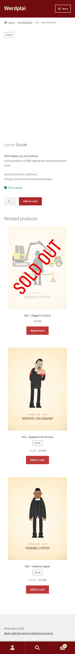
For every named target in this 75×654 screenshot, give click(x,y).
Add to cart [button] (37, 460)
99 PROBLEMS (24, 22)
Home (11, 22)
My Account (12, 648)
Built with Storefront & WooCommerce (28, 633)
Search (37, 648)
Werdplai (15, 8)
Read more (37, 330)
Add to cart (30, 201)
